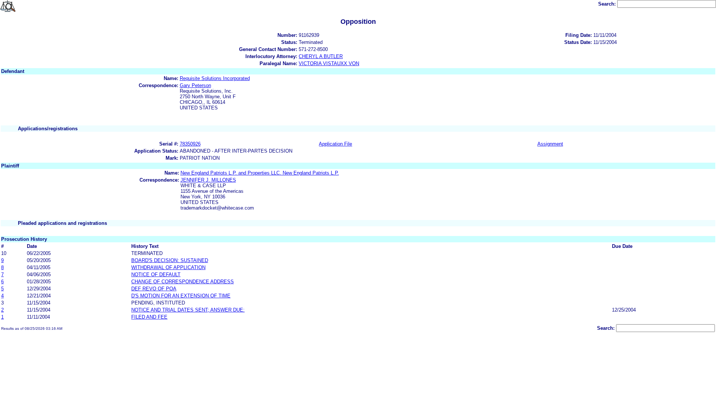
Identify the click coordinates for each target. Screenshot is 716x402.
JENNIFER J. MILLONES (208, 180)
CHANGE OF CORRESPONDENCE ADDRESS (182, 281)
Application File (335, 144)
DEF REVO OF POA (153, 288)
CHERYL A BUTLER (321, 56)
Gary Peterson (195, 85)
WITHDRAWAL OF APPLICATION (168, 267)
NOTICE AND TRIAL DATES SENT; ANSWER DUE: (188, 310)
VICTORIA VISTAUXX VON (329, 63)
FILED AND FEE (149, 317)
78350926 (190, 144)
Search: (607, 4)
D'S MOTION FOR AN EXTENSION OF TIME (180, 296)
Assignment (550, 144)
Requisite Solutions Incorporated (215, 78)
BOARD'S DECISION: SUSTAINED (169, 260)
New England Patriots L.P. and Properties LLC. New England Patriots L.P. (259, 173)
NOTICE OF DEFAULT (155, 274)
